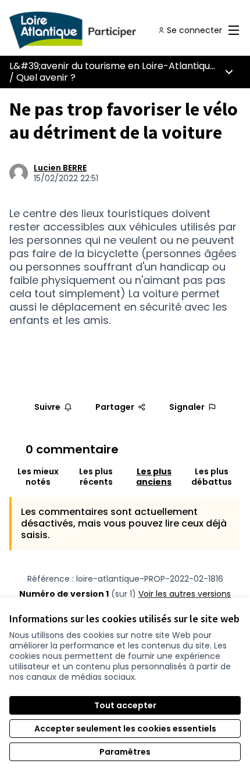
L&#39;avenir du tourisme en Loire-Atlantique (112, 66)
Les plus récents (96, 476)
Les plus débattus (211, 476)
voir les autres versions (184, 594)
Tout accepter (125, 705)
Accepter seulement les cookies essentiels (125, 728)
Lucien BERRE (60, 168)
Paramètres (125, 752)
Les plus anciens (154, 476)
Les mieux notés (38, 476)
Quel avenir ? (46, 77)
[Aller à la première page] (95, 30)
